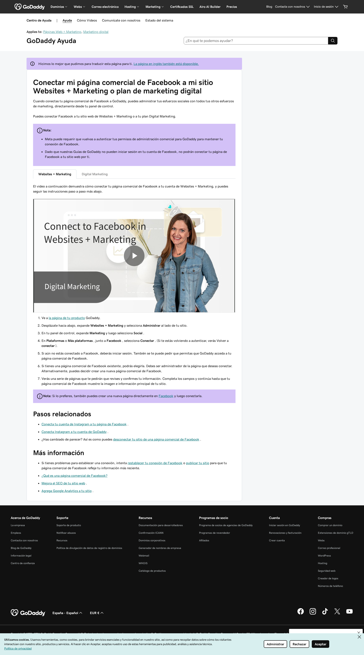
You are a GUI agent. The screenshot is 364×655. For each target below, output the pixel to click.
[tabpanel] (134, 285)
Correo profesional (329, 548)
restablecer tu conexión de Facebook (155, 463)
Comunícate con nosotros (121, 20)
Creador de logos (328, 578)
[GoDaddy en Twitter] (337, 614)
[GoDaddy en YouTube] (349, 614)
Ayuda (67, 20)
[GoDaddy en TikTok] (325, 614)
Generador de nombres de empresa (160, 548)
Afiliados (204, 540)
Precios (231, 6)
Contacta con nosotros (24, 540)
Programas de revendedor (214, 532)
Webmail (144, 555)
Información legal (21, 555)
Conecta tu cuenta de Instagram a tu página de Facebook (84, 424)
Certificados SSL (182, 6)
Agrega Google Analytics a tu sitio (66, 490)
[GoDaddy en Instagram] (313, 614)
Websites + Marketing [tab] (54, 174)
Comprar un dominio (330, 525)
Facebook (166, 396)
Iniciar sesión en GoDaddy (284, 525)
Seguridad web (326, 570)
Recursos (61, 540)
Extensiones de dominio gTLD (335, 532)
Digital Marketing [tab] (95, 174)
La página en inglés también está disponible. (166, 63)
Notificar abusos (66, 532)
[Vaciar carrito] (345, 7)
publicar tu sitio (197, 463)
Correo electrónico (105, 6)
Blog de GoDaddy (21, 548)
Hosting (322, 563)
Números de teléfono (330, 586)
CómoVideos (87, 20)
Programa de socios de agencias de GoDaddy (226, 525)
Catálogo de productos (152, 570)
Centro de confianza (23, 563)
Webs (321, 540)
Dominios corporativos (152, 540)
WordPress (324, 555)
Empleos (16, 532)
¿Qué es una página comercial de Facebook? (74, 475)
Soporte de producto (68, 525)
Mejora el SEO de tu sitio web (63, 483)
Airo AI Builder (210, 6)
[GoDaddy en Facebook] (300, 614)
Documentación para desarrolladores (161, 525)
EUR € (94, 613)
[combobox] (256, 41)
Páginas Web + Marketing (62, 31)
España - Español (65, 613)
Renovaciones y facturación (285, 532)
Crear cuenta (277, 540)
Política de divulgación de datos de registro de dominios (89, 548)
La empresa (18, 525)
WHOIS (143, 563)
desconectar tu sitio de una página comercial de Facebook (156, 439)
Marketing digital (95, 31)
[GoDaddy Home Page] (28, 612)
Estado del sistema (159, 20)
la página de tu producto (67, 317)
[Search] (332, 40)
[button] (359, 633)
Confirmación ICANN (151, 532)
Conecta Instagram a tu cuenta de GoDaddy (74, 431)
